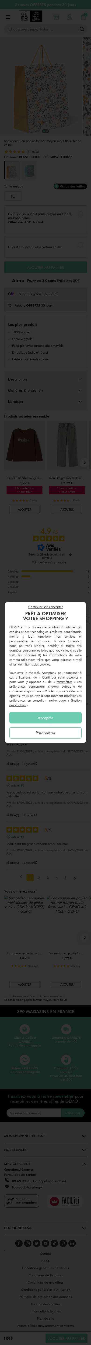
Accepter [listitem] (45, 717)
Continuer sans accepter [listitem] (45, 607)
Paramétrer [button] (64, 681)
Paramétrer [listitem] (45, 733)
